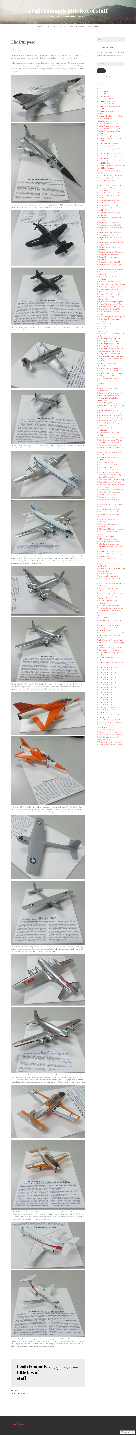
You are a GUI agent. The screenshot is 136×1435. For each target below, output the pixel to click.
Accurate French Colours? (107, 99)
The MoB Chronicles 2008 (107, 685)
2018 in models (104, 89)
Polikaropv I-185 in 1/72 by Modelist (110, 625)
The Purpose (103, 712)
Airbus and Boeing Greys (107, 136)
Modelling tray (104, 556)
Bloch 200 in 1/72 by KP (107, 203)
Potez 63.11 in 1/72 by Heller (108, 628)
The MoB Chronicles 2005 (107, 677)
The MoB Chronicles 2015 (107, 702)
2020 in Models (104, 94)
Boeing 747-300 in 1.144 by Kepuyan (111, 235)
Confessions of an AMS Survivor (109, 282)
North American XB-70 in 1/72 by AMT (112, 593)
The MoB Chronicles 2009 (107, 687)
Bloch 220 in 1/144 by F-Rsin (108, 205)
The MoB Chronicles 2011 (107, 692)
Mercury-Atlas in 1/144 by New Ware (111, 512)
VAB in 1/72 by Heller (106, 730)
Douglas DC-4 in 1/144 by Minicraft (110, 368)
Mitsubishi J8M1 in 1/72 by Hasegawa (111, 554)
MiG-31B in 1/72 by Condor (108, 539)
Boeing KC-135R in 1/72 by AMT (110, 262)
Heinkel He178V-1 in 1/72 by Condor (111, 438)
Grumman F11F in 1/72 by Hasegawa (111, 413)
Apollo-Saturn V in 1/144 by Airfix (110, 151)
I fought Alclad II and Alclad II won (110, 445)
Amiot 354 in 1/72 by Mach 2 (108, 146)
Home (40, 27)
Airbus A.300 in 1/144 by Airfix (109, 124)
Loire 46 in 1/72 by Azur (107, 497)
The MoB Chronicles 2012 (107, 695)
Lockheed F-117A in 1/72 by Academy (111, 480)
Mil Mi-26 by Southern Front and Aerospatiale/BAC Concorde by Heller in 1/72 (110, 546)
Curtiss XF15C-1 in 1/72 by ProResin (111, 304)
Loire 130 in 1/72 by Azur (107, 495)
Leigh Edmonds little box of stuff (68, 10)
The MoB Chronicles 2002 (107, 670)
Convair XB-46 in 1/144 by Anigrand (110, 292)
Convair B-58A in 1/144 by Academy (111, 289)
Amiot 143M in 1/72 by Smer (108, 143)
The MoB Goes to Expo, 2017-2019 (110, 707)
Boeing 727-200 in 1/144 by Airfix (110, 225)
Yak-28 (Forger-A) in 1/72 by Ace (110, 742)
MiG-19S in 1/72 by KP (106, 537)
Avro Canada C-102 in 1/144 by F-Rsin (111, 175)
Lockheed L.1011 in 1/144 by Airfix (110, 482)
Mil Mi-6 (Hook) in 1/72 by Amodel (110, 551)
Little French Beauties (106, 467)
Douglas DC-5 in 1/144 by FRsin (109, 371)
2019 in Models (104, 91)
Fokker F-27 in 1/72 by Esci (108, 386)
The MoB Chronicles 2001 (107, 667)
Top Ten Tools (104, 717)
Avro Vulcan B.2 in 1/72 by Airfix (109, 178)
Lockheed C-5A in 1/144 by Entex (110, 470)
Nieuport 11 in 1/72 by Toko (108, 574)
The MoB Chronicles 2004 (107, 675)
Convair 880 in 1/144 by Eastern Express (112, 284)
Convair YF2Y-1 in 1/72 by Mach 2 (110, 294)
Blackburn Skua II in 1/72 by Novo (110, 195)
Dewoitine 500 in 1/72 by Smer (109, 346)
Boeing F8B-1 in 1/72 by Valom (109, 255)
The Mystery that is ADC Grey (109, 710)
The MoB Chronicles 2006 (107, 680)
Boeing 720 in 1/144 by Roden (109, 222)
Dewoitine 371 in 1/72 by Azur (109, 341)
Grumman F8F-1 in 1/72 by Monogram (111, 418)
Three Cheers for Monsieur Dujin (110, 715)
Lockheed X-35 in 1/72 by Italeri (109, 492)
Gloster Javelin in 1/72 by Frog (109, 410)
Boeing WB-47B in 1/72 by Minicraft (111, 269)
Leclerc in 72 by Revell (106, 462)
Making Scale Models (56, 27)
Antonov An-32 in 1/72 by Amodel (110, 148)
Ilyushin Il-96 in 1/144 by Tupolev (110, 452)
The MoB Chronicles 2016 (107, 705)
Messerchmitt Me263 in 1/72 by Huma (111, 529)
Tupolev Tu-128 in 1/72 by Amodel (110, 722)
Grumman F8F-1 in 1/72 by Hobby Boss (112, 415)
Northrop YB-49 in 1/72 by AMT (110, 606)
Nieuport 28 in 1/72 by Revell (108, 576)
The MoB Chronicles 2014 (107, 700)
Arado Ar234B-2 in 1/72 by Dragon (110, 153)
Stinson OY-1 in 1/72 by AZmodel (110, 648)
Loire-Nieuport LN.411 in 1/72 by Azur (111, 504)
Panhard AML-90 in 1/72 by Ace (109, 618)
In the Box (102, 455)
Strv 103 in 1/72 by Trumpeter (109, 650)
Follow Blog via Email (105, 47)
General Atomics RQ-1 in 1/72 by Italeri (112, 403)
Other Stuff (93, 27)
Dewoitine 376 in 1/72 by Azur (109, 344)
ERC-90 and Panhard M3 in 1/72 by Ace (112, 376)
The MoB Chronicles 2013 (107, 697)
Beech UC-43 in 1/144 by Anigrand (110, 185)
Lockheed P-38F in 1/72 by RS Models (111, 490)
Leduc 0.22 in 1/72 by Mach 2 (108, 465)
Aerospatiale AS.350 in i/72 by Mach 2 (111, 116)
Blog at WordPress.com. (17, 1424)
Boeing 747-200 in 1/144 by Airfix (110, 232)
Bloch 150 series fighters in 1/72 (109, 200)
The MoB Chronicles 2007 (107, 682)
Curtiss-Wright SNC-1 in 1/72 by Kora (111, 307)
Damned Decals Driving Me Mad (109, 309)
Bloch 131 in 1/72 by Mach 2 (108, 198)
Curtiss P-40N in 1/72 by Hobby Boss (111, 302)
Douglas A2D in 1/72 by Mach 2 (109, 354)
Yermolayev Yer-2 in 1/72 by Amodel (111, 745)
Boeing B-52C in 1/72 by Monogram (111, 252)
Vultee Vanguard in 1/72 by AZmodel (111, 735)
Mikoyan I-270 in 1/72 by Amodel (110, 542)
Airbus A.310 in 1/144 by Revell (109, 129)
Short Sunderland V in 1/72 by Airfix (110, 640)
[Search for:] (111, 39)
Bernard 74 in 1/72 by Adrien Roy (110, 193)
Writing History (77, 27)
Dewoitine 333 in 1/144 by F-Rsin (109, 339)
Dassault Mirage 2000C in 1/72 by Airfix (112, 317)
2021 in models (104, 96)
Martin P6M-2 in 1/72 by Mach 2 (109, 509)
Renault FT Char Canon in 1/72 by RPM (112, 633)
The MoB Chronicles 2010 (107, 690)
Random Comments (105, 630)
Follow (101, 71)
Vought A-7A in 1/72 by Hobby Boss (111, 732)
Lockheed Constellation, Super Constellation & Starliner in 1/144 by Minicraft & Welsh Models (109, 474)
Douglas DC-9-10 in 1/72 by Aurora (110, 373)
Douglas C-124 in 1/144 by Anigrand (111, 356)
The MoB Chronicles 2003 (107, 672)
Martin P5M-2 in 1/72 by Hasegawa (110, 507)
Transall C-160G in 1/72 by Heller (110, 720)
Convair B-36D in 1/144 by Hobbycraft (111, 287)
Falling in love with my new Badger (110, 378)
